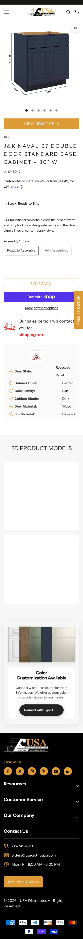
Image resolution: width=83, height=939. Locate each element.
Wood (66, 406)
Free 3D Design (78, 309)
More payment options (41, 308)
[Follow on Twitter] (20, 771)
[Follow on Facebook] (8, 771)
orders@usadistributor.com (34, 855)
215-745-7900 (23, 846)
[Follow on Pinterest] (44, 771)
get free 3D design (23, 882)
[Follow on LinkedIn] (67, 771)
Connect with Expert (41, 709)
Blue (65, 391)
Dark (65, 399)
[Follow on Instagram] (32, 771)
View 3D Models (41, 123)
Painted (67, 383)
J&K (7, 137)
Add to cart (41, 283)
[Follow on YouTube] (55, 771)
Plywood (68, 414)
